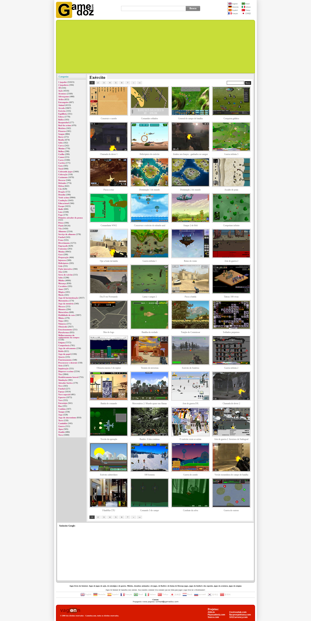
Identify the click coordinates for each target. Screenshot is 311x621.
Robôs (61, 351)
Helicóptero (63, 263)
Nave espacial (64, 394)
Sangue (61, 134)
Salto (60, 143)
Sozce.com (213, 617)
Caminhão (62, 423)
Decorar (62, 180)
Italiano (248, 7)
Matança (62, 283)
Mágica (61, 292)
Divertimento (64, 243)
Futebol (61, 237)
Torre (60, 420)
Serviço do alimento (67, 234)
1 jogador (62, 82)
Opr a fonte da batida (109, 261)
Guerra (61, 426)
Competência (64, 345)
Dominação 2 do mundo (190, 189)
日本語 (248, 13)
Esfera (61, 117)
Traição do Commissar (190, 332)
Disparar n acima (65, 371)
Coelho (61, 154)
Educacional (63, 203)
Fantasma (62, 249)
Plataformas (63, 332)
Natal (60, 169)
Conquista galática (231, 118)
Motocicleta (63, 312)
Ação (60, 91)
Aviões (61, 99)
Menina (61, 252)
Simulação (62, 380)
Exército (62, 111)
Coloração (62, 174)
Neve (60, 386)
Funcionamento (65, 360)
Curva (61, 145)
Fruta (60, 240)
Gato (60, 166)
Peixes (61, 223)
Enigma (61, 342)
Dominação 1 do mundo (149, 189)
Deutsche (235, 7)
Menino (61, 148)
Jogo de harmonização (68, 298)
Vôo (60, 228)
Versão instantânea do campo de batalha (231, 474)
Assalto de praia (231, 189)
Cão (60, 189)
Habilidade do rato (66, 315)
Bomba (61, 140)
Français (235, 13)
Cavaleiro (62, 286)
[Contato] (167, 602)
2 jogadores (63, 85)
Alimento (62, 231)
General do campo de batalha (190, 118)
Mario (61, 295)
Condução (62, 200)
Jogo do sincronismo (67, 417)
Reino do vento (190, 261)
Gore (60, 254)
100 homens (149, 474)
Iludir (60, 209)
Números (62, 324)
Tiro (60, 374)
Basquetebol (63, 122)
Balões (61, 120)
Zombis (61, 432)
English (235, 4)
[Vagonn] (70, 611)
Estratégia (62, 403)
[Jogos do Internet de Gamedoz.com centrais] (75, 17)
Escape (61, 206)
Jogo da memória (66, 303)
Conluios (62, 409)
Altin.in (211, 612)
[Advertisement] (155, 46)
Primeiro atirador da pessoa (70, 218)
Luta (60, 212)
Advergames (63, 96)
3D (59, 88)
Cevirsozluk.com (238, 612)
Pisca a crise (108, 189)
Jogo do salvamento (67, 348)
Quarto (61, 357)
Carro (61, 160)
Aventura (62, 94)
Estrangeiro (63, 102)
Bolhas (61, 151)
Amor (60, 289)
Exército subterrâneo (109, 474)
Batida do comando (109, 403)
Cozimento (63, 177)
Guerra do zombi (190, 474)
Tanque (61, 412)
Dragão (61, 192)
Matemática (63, 301)
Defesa (61, 186)
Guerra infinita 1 (150, 261)
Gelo (60, 266)
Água (60, 429)
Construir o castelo (109, 118)
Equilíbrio (62, 114)
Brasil (247, 4)
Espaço (61, 391)
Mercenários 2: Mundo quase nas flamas (149, 403)
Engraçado (63, 246)
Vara (60, 400)
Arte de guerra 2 (231, 261)
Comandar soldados (149, 118)
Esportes (62, 397)
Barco (61, 137)
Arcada (61, 108)
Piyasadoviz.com (216, 614)
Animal (61, 105)
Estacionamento (65, 329)
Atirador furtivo (65, 383)
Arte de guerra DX (190, 403)
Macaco (61, 306)
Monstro (62, 309)
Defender (62, 183)
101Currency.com (238, 617)
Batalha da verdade (150, 332)
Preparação (63, 257)
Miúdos (61, 280)
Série (60, 366)
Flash (60, 226)
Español (235, 10)
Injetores (62, 260)
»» (140, 83)
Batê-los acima (64, 125)
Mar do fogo (108, 332)
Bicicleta (62, 128)
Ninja (60, 321)
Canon (61, 157)
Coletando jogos (65, 171)
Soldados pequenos (231, 332)
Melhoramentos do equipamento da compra (68, 336)
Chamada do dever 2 (231, 403)
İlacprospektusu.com (240, 614)
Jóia (60, 272)
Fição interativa (65, 269)
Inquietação (63, 368)
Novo (60, 435)
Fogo (60, 215)
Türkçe (247, 10)
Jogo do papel (64, 354)
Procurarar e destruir (67, 363)
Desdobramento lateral (68, 377)
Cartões (61, 163)
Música (61, 318)
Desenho (62, 195)
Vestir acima (63, 197)
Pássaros (62, 131)
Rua (60, 406)
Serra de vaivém (65, 275)
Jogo (60, 415)
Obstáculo (62, 327)
